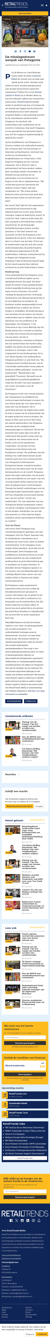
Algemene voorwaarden (11, 1258)
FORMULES (30, 701)
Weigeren (30, 1334)
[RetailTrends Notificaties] (39, 1221)
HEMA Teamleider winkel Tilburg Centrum (25, 1131)
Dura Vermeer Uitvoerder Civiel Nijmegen (24, 1147)
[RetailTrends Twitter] (17, 1221)
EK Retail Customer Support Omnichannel (24, 1153)
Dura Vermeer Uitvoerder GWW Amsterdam (25, 1143)
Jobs (4, 1312)
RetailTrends (23, 102)
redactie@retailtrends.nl (19, 1293)
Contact (5, 1314)
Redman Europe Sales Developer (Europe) (24, 1137)
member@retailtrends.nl (22, 1296)
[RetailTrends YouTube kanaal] (22, 1221)
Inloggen (39, 806)
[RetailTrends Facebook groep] (11, 1221)
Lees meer (38, 1329)
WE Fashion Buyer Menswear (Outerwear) (24, 1127)
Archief (5, 1317)
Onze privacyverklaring (11, 1255)
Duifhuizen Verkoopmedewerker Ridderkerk (26, 1150)
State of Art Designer (15, 1134)
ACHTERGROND (14, 701)
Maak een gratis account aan (19, 806)
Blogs (4, 1310)
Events (28, 1312)
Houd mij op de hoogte (24, 1043)
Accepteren (42, 1334)
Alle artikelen (36, 820)
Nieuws (28, 1307)
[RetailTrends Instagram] (33, 1221)
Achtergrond (7, 1307)
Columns (29, 1310)
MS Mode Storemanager (16, 1140)
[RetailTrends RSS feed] (28, 1221)
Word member (25, 13)
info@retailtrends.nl (19, 1290)
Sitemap (28, 1317)
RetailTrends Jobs (25, 1158)
